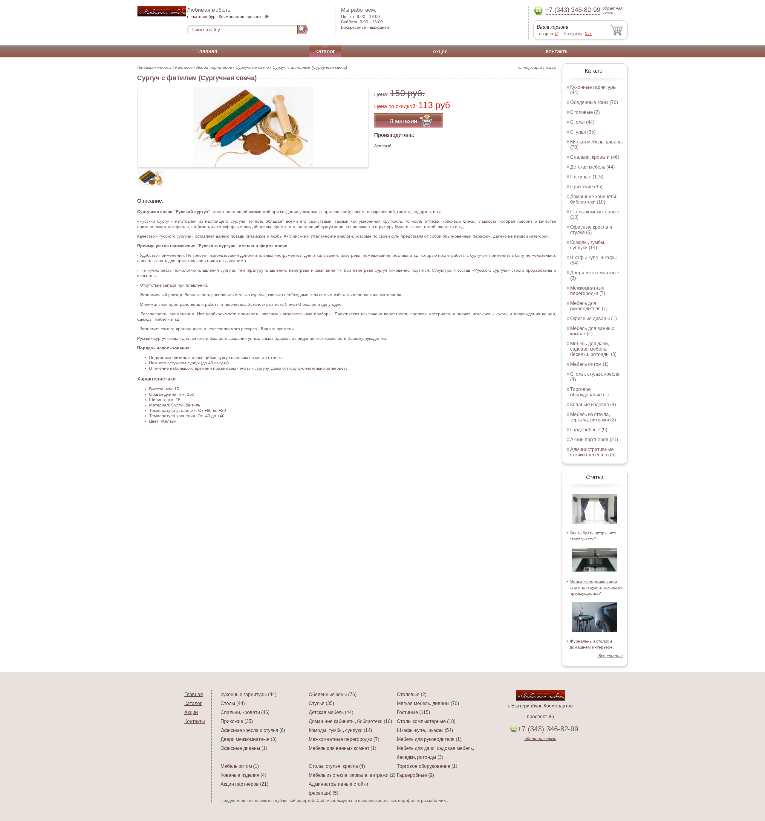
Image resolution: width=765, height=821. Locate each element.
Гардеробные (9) (588, 429)
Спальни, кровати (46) (594, 157)
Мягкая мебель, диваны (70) (428, 703)
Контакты (557, 51)
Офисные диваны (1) (593, 318)
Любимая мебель (154, 67)
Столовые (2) (585, 112)
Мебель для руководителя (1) (589, 306)
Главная (206, 51)
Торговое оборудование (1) (589, 392)
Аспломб (382, 145)
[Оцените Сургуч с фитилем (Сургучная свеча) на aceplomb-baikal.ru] (253, 127)
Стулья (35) (583, 131)
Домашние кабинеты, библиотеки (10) (593, 199)
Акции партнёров (214, 67)
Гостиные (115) (586, 176)
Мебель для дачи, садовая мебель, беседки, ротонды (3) (593, 349)
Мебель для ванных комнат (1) (592, 331)
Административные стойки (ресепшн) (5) (593, 452)
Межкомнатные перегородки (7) (587, 290)
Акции (440, 51)
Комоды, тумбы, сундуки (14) (587, 245)
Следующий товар (537, 67)
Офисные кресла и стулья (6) (591, 229)
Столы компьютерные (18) (426, 721)
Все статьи (610, 655)
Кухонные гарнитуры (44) (248, 694)
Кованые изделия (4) (593, 404)
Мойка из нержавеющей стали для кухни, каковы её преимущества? (596, 587)
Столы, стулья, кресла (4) (337, 766)
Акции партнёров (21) (594, 439)
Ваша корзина (552, 27)
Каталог (325, 51)
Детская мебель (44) (592, 166)
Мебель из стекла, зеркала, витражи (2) (593, 417)
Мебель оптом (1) (589, 364)
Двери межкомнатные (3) (248, 739)
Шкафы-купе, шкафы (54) (425, 730)
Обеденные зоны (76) (594, 102)
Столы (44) (582, 122)
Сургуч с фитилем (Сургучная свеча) (197, 78)
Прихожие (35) (586, 186)
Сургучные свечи (252, 67)
